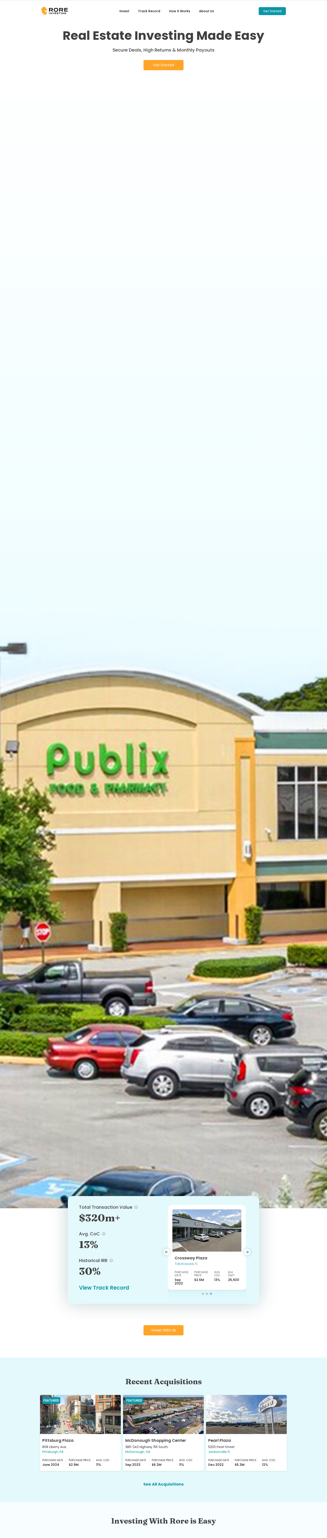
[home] (58, 11)
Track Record (149, 11)
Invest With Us (163, 1330)
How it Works (179, 11)
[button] (172, 1252)
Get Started (272, 11)
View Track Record (104, 1287)
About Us (206, 11)
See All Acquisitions (163, 1484)
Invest (124, 11)
